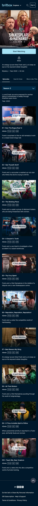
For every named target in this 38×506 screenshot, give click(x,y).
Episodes (6, 79)
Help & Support (20, 496)
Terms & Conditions (9, 500)
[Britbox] (7, 5)
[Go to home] (19, 487)
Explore (16, 5)
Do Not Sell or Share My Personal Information (18, 492)
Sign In (33, 5)
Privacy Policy (22, 500)
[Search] (27, 5)
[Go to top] (33, 480)
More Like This (32, 79)
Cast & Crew (18, 79)
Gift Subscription (8, 496)
